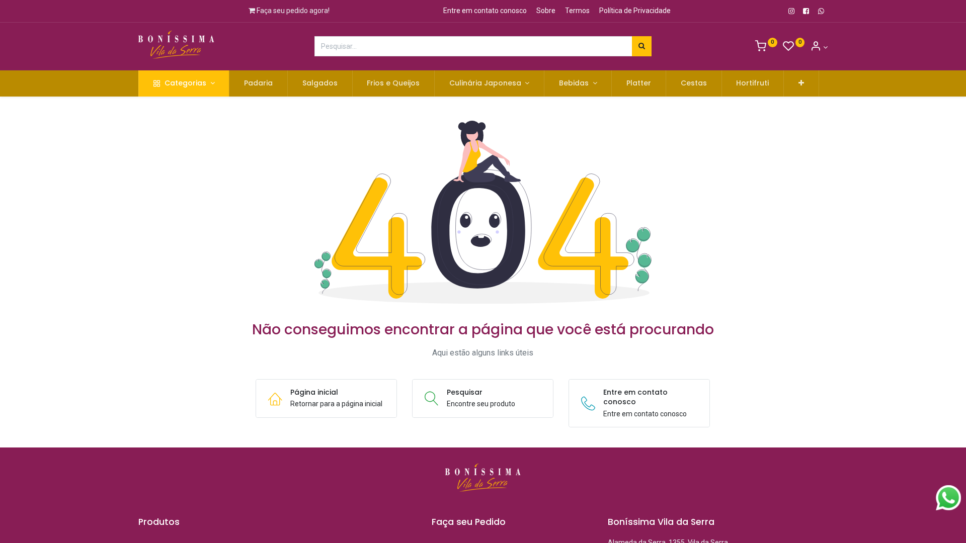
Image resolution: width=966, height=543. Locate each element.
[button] (801, 83)
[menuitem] (258, 83)
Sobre (545, 11)
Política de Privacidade (635, 11)
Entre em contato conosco (485, 11)
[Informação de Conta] (819, 47)
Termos (577, 11)
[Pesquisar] (642, 46)
